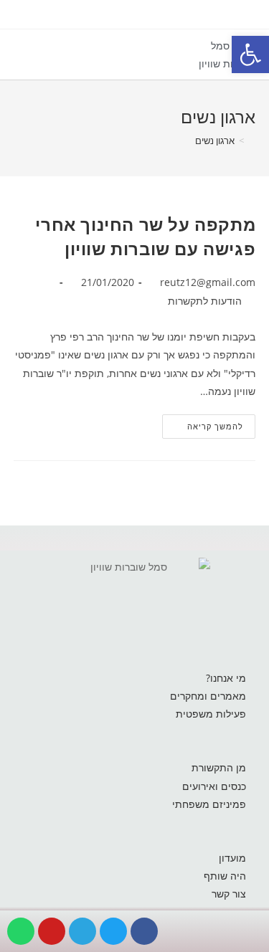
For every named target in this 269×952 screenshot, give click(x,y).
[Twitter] (113, 931)
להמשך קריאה (202, 423)
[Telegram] (82, 931)
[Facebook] (144, 931)
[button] (174, 60)
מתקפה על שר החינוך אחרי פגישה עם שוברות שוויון (145, 236)
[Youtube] (51, 931)
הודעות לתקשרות (205, 301)
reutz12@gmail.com (207, 282)
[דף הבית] (251, 140)
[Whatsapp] (20, 931)
